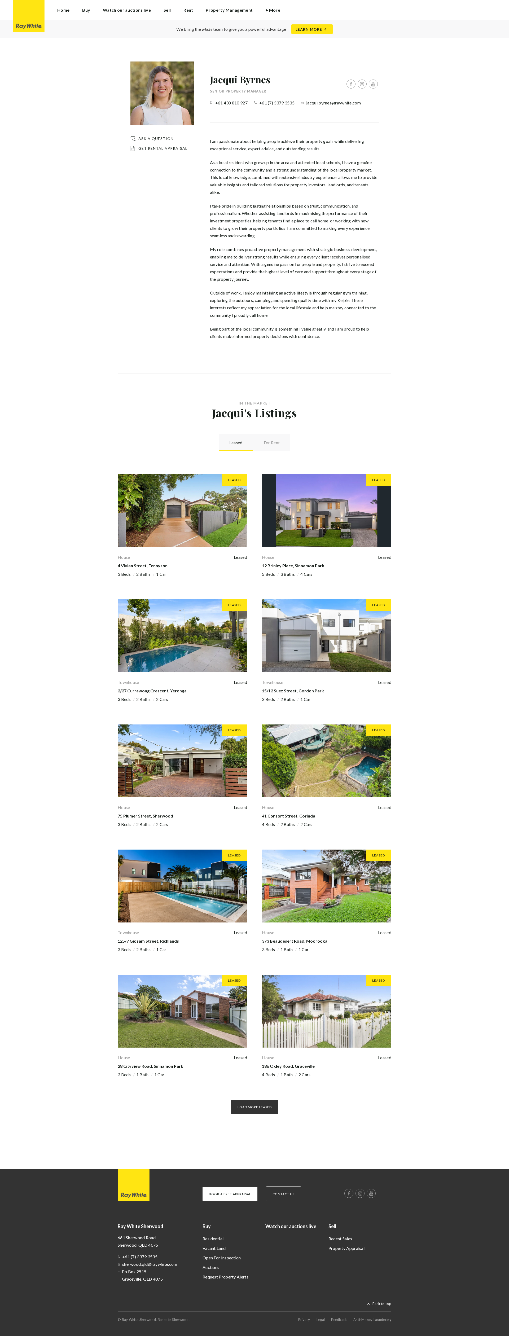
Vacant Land (214, 1248)
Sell (332, 1226)
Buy (207, 1226)
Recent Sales (340, 1238)
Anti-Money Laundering (372, 1319)
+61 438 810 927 (231, 102)
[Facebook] (351, 84)
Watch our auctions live (127, 9)
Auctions (211, 1267)
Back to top (381, 1304)
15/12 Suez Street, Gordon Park (293, 690)
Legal (321, 1319)
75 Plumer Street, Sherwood (145, 815)
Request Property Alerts (225, 1276)
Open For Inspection (222, 1257)
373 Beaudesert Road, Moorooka (294, 940)
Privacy (304, 1319)
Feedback (339, 1319)
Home (63, 9)
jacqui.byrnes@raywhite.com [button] (333, 102)
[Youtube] (373, 84)
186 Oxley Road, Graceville (288, 1066)
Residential (213, 1238)
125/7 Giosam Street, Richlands (148, 940)
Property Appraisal (346, 1248)
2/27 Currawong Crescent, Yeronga (152, 690)
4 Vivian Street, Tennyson (143, 565)
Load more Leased (255, 1107)
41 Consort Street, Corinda (288, 815)
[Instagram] (362, 84)
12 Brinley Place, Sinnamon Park (293, 565)
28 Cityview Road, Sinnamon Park (150, 1066)
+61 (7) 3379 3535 (277, 102)
